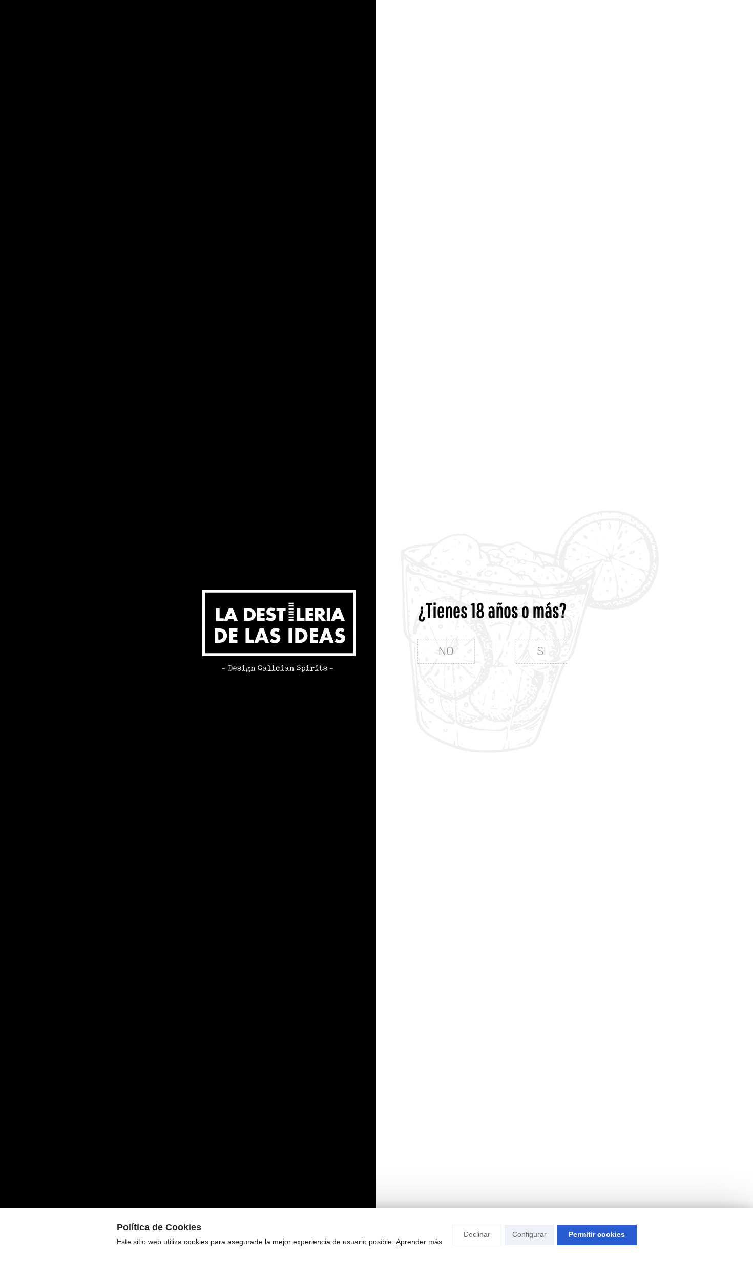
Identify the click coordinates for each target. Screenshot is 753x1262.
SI (541, 651)
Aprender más (419, 1241)
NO (446, 651)
